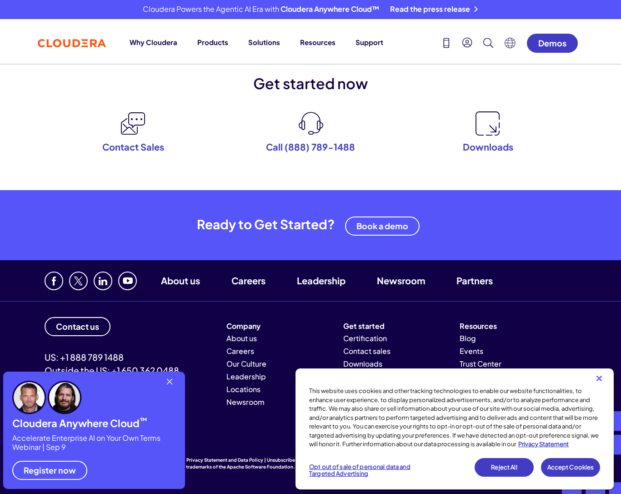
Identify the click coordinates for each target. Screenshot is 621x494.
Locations (243, 389)
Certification (365, 338)
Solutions (264, 42)
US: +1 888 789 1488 (84, 357)
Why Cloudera (153, 42)
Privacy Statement (543, 444)
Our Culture (246, 363)
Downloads (362, 363)
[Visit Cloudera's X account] (78, 281)
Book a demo (382, 226)
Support (369, 42)
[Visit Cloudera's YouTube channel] (127, 281)
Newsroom (401, 280)
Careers (248, 280)
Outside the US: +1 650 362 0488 (112, 370)
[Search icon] (488, 44)
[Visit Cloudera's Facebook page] (54, 281)
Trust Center (480, 363)
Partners (474, 280)
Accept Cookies (570, 467)
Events (471, 351)
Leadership (321, 280)
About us (180, 280)
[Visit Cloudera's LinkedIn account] (103, 281)
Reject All (504, 467)
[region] (454, 428)
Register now (50, 470)
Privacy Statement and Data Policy (224, 460)
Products (212, 42)
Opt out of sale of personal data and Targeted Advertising (360, 470)
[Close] (599, 378)
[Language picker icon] (510, 45)
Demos (552, 43)
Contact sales (367, 351)
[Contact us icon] (446, 44)
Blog (468, 338)
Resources (318, 42)
